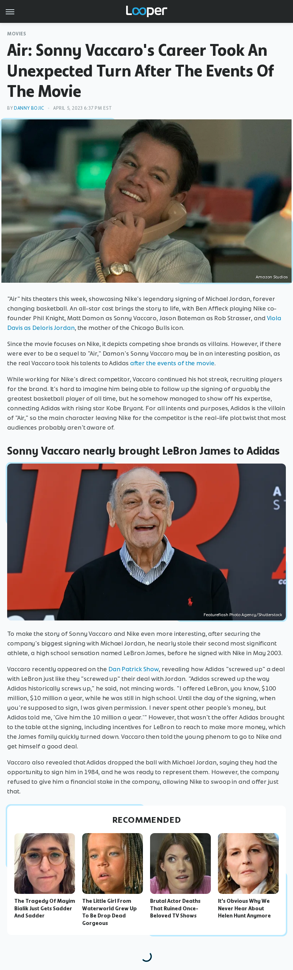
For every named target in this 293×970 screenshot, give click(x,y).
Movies (16, 33)
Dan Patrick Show (133, 669)
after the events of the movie (172, 363)
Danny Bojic (29, 108)
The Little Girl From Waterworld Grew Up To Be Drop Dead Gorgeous (109, 912)
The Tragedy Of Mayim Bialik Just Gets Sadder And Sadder (44, 908)
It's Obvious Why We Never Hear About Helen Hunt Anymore (244, 908)
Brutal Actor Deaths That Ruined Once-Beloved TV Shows (175, 908)
